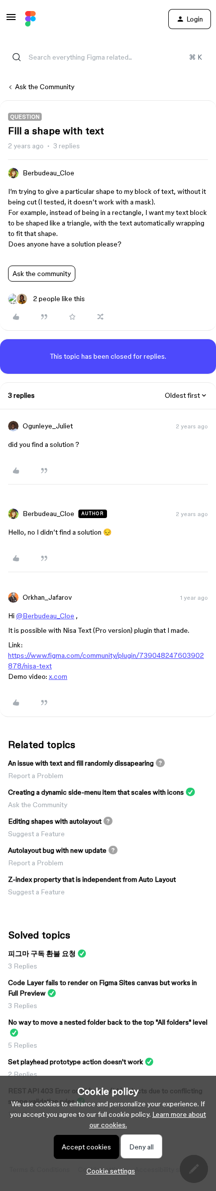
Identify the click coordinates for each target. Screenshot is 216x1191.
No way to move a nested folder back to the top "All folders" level (107, 1022)
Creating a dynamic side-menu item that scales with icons (96, 792)
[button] (11, 21)
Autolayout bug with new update (57, 850)
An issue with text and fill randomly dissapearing (81, 763)
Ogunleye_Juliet (48, 426)
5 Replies (22, 1045)
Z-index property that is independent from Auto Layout (92, 879)
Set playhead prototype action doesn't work (75, 1062)
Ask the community (42, 274)
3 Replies (22, 966)
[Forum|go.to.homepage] (30, 19)
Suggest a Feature (36, 834)
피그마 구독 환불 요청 (42, 953)
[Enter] (16, 57)
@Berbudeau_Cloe (45, 616)
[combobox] (108, 57)
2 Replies (22, 1074)
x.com (58, 676)
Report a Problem (35, 776)
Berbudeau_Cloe (48, 173)
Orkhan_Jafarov (47, 597)
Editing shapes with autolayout (54, 821)
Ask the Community (44, 87)
